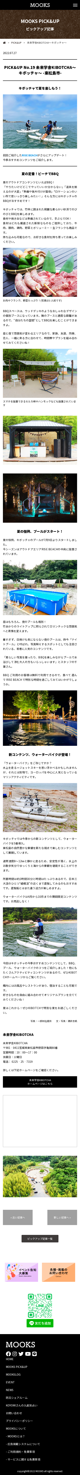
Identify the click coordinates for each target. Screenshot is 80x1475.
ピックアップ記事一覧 (40, 1238)
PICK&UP (15, 42)
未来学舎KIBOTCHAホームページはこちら (40, 1082)
